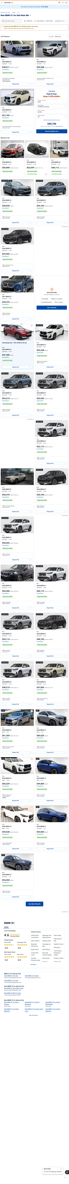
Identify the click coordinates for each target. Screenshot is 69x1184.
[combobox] (11, 21)
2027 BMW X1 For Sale (11, 976)
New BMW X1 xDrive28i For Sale (13, 988)
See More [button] (33, 964)
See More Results (34, 904)
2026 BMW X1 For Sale (11, 980)
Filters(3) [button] (29, 21)
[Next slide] (65, 159)
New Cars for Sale (5, 12)
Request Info (15, 84)
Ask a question (51, 307)
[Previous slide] (3, 159)
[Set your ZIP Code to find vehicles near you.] (30, 15)
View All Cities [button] (33, 1015)
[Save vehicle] (31, 42)
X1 (18, 12)
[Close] (61, 1169)
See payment (5, 69)
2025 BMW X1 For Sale (32, 976)
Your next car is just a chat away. (34, 7)
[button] (59, 3)
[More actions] (31, 84)
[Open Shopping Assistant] (67, 1172)
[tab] (6, 927)
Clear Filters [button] (49, 21)
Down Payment (41, 110)
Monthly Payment (42, 100)
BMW (13, 12)
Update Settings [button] (59, 126)
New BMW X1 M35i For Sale (12, 993)
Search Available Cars (51, 131)
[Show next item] (30, 332)
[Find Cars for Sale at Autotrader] (8, 2)
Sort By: (51, 36)
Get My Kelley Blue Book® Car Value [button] (52, 120)
